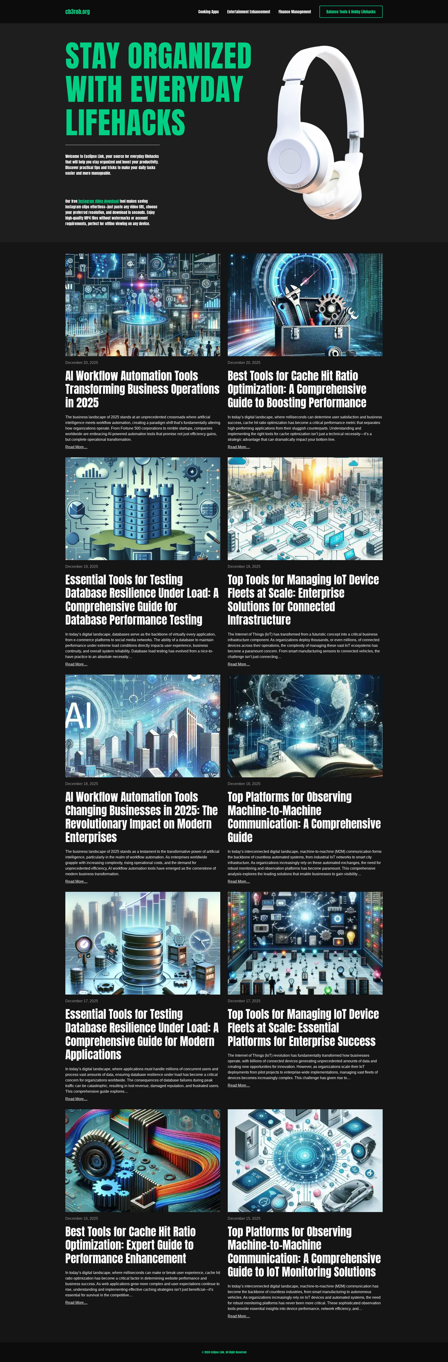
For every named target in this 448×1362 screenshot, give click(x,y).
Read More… (76, 447)
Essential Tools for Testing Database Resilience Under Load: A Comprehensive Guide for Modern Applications (142, 1034)
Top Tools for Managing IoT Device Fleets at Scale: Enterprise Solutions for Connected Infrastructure (303, 600)
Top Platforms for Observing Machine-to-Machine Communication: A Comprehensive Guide (304, 817)
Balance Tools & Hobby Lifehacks (351, 11)
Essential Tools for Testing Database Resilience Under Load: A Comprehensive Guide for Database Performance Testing (142, 600)
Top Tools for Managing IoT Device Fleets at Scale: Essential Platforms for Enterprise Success (303, 1028)
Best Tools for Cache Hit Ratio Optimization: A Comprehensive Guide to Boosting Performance (297, 389)
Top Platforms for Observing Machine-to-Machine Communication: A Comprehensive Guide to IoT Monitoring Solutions (304, 1252)
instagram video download (98, 201)
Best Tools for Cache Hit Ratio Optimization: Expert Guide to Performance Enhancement (130, 1245)
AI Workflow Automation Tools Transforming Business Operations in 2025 (142, 389)
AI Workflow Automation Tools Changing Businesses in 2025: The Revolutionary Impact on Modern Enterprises (141, 817)
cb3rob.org (77, 11)
